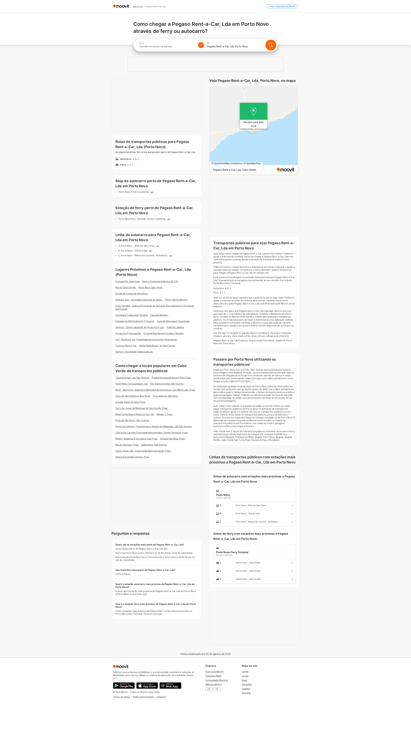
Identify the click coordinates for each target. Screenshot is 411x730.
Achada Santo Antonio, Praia (130, 402)
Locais (245, 676)
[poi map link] (253, 130)
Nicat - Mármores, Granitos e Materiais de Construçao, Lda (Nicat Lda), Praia (155, 390)
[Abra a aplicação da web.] (170, 685)
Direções (246, 693)
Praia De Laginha (175, 327)
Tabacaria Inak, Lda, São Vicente (132, 377)
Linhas (245, 671)
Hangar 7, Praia (164, 414)
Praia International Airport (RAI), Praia (171, 377)
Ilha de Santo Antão (125, 287)
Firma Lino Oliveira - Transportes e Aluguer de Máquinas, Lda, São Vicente (153, 426)
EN (209, 689)
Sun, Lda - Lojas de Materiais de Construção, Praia (141, 408)
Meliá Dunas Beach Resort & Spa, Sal (134, 414)
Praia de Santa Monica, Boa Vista (132, 396)
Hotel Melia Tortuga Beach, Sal (131, 384)
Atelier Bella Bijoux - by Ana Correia (157, 345)
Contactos (161, 697)
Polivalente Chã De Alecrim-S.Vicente (134, 321)
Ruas (244, 680)
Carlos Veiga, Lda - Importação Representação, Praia (142, 451)
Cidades (246, 688)
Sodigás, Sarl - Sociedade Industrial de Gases (138, 299)
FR (217, 689)
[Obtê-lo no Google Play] (124, 685)
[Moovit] (121, 6)
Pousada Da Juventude (127, 281)
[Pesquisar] (270, 45)
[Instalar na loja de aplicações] (147, 685)
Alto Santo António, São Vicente (167, 384)
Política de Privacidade (143, 697)
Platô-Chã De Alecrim (176, 299)
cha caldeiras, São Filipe (165, 396)
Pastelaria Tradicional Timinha (131, 315)
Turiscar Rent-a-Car (125, 345)
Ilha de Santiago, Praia (126, 445)
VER (152, 192)
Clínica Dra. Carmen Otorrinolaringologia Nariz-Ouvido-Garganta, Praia (151, 432)
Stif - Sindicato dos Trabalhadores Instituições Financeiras (146, 339)
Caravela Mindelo (159, 315)
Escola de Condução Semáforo (131, 293)
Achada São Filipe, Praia (172, 438)
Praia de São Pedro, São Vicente (132, 420)
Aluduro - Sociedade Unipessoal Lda (134, 351)
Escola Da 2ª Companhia (128, 333)
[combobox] (167, 46)
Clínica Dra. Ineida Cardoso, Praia (132, 457)
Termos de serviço (121, 697)
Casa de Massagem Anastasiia (173, 321)
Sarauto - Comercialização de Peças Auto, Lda (139, 327)
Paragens (247, 684)
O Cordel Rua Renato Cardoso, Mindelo (164, 333)
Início (141, 43)
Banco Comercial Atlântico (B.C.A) (160, 281)
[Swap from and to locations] (201, 45)
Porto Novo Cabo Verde (151, 287)
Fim (208, 43)
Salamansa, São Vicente (154, 445)
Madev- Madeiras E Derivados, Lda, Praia (136, 438)
